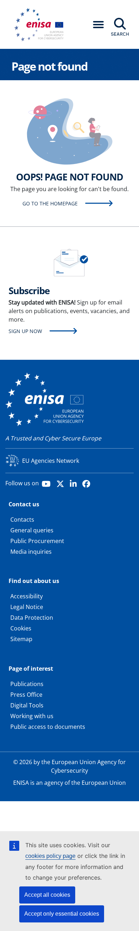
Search (120, 33)
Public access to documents (47, 727)
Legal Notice (26, 607)
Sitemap (21, 639)
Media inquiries (31, 552)
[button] (98, 24)
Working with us (31, 716)
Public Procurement (37, 541)
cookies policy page (50, 856)
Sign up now (25, 331)
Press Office (26, 695)
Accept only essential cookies (61, 914)
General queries (31, 530)
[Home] (41, 24)
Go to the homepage (50, 203)
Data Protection (31, 617)
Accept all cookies (47, 895)
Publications (26, 684)
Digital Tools (26, 705)
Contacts (22, 519)
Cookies (20, 628)
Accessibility (26, 596)
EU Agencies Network (50, 461)
